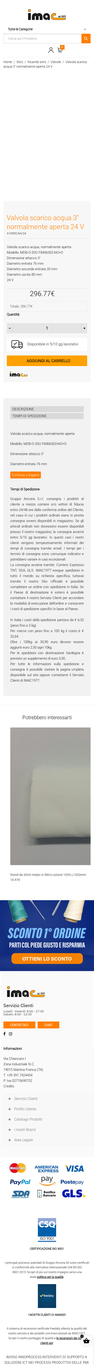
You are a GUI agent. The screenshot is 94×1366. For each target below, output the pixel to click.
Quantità (13, 314)
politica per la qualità (50, 1277)
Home (7, 62)
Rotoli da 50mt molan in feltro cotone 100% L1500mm (48, 875)
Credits (8, 1086)
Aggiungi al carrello (48, 360)
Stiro (19, 62)
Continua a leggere (25, 475)
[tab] (47, 409)
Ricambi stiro (37, 62)
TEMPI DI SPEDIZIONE (29, 416)
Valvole (56, 62)
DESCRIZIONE (23, 409)
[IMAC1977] (41, 374)
